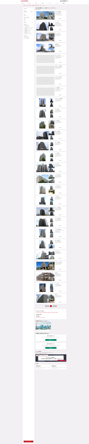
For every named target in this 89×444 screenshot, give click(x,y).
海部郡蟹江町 (56, 312)
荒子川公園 (41, 317)
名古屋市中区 (41, 312)
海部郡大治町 (53, 312)
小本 (43, 317)
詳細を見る (60, 18)
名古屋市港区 (48, 312)
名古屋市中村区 (38, 312)
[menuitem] (24, 3)
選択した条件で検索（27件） (28, 441)
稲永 (44, 317)
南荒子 (37, 317)
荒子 (39, 317)
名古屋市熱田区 (45, 312)
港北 (38, 317)
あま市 (50, 312)
